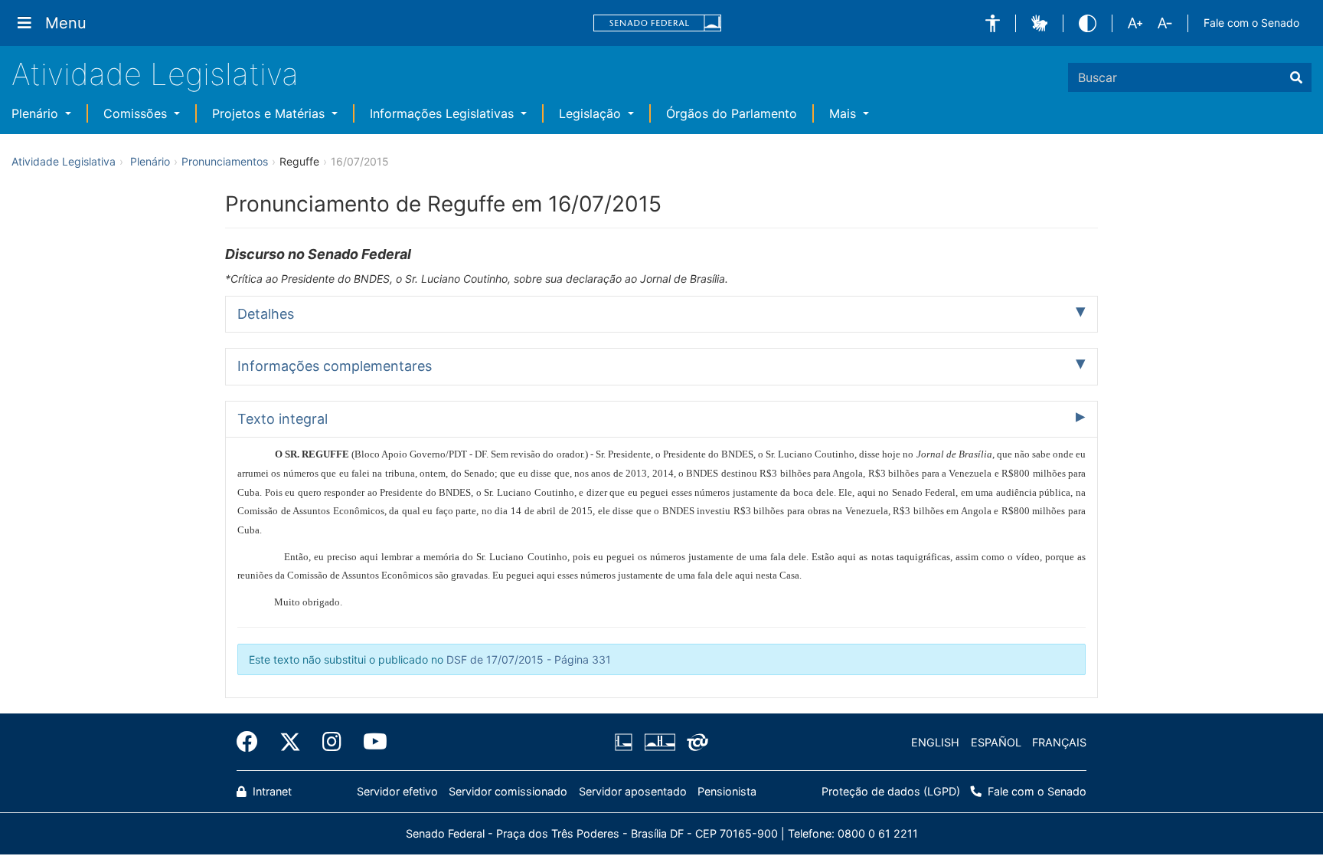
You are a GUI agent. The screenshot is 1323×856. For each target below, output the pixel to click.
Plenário (36, 113)
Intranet (271, 791)
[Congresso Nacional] (659, 742)
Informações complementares (334, 366)
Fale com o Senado (1251, 22)
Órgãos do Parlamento (731, 113)
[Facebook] (253, 742)
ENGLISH (935, 742)
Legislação (592, 113)
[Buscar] (1296, 77)
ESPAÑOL (996, 742)
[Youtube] (369, 742)
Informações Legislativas (444, 113)
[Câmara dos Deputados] (626, 742)
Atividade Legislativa (155, 74)
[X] (290, 742)
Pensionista (726, 791)
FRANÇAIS (1059, 742)
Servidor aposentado (633, 791)
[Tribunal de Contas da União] (694, 742)
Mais (844, 113)
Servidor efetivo (397, 791)
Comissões (137, 113)
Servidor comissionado (508, 791)
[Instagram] (332, 742)
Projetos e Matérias (270, 113)
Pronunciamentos (224, 161)
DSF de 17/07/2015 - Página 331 (528, 659)
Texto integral (282, 419)
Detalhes (265, 314)
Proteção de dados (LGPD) (891, 791)
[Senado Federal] (657, 23)
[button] (992, 23)
